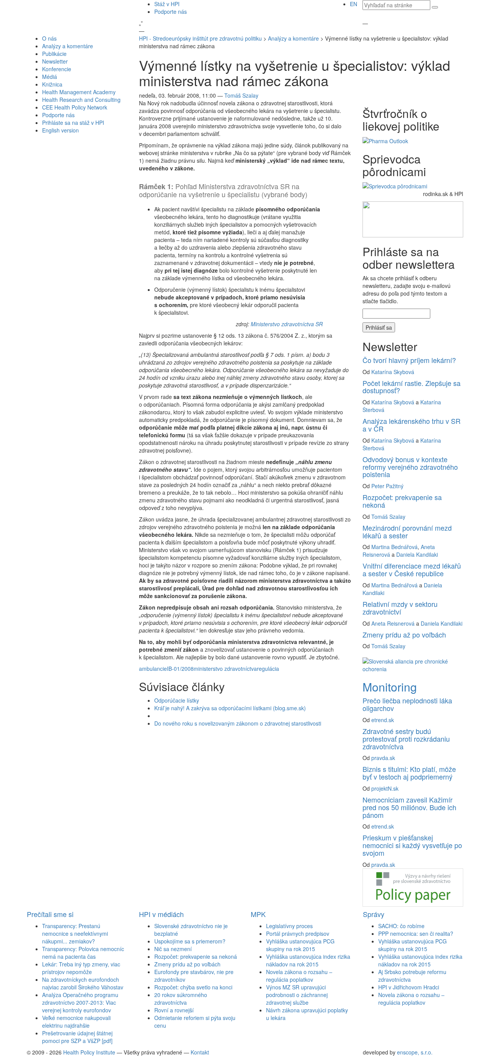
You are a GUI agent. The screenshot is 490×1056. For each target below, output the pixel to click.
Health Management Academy (79, 92)
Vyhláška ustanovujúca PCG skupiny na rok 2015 (300, 945)
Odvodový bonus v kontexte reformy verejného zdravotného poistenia (410, 466)
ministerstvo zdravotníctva (225, 668)
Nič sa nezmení (173, 949)
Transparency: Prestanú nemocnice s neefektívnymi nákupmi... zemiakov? (75, 933)
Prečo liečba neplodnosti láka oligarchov (407, 704)
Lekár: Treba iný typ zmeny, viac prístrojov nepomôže (81, 968)
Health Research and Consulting (81, 99)
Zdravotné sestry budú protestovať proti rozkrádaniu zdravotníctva (406, 738)
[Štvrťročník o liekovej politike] (385, 140)
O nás (49, 38)
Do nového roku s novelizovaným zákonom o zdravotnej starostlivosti (237, 723)
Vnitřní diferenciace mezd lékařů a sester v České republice (412, 569)
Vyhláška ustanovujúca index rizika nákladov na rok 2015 (308, 960)
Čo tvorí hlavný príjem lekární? (409, 360)
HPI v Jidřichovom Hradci (408, 987)
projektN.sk (385, 788)
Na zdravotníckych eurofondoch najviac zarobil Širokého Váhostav (82, 983)
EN (353, 4)
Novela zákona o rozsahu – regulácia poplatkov (299, 975)
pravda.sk (383, 758)
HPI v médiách (161, 914)
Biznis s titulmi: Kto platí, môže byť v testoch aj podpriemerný (409, 772)
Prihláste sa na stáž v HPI (73, 122)
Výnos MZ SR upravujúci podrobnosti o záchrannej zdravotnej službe (297, 994)
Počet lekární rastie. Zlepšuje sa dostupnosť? (412, 387)
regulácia (268, 668)
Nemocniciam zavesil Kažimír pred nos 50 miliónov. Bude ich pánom (409, 807)
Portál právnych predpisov (297, 933)
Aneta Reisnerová (393, 623)
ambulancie (153, 668)
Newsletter (55, 61)
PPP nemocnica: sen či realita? (415, 933)
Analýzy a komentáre (67, 46)
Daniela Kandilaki (417, 554)
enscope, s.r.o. (415, 1052)
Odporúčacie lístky (176, 700)
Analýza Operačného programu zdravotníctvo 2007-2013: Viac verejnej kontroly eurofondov (80, 1002)
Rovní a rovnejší (174, 1010)
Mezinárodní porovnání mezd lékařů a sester (407, 531)
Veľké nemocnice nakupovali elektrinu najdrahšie (76, 1021)
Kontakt (200, 1052)
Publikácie (54, 53)
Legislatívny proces (289, 926)
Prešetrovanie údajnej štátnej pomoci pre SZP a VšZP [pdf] (77, 1037)
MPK (258, 914)
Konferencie (56, 69)
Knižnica (52, 84)
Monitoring (390, 686)
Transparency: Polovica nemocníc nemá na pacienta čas (83, 952)
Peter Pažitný (387, 486)
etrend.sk (382, 720)
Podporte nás (170, 11)
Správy (373, 914)
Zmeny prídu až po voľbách (404, 634)
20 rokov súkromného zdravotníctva (180, 998)
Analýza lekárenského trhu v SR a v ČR (412, 424)
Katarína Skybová (392, 372)
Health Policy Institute (89, 1052)
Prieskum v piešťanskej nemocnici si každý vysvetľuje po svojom (412, 845)
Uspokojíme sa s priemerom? (189, 941)
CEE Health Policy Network (74, 107)
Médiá (49, 76)
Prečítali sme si (50, 914)
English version (60, 130)
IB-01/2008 (180, 668)
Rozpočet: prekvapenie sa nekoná (402, 501)
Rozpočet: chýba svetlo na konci (193, 987)
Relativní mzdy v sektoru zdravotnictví (400, 607)
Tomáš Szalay (241, 95)
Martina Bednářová (394, 547)
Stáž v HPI (167, 4)
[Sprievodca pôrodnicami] (395, 185)
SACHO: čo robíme (401, 926)
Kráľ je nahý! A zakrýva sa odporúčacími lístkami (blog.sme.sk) (230, 708)
